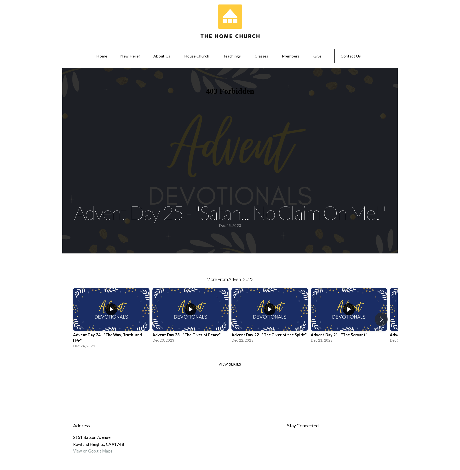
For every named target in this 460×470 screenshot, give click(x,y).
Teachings (232, 56)
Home (101, 56)
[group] (111, 319)
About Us (162, 56)
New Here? (130, 56)
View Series (230, 364)
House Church (197, 56)
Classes (262, 56)
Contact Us (351, 56)
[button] (381, 319)
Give (317, 56)
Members (291, 56)
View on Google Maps (92, 451)
